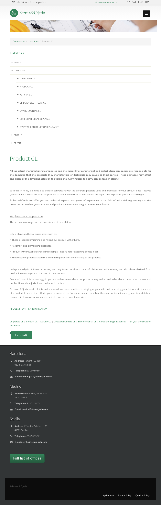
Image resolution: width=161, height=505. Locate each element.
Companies (19, 41)
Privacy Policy (125, 495)
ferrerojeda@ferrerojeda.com (37, 376)
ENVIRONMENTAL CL (30, 110)
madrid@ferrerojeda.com (35, 409)
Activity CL (45, 321)
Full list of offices (27, 458)
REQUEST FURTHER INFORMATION (29, 308)
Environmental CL (87, 321)
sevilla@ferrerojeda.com (34, 441)
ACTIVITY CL (26, 94)
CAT (134, 2)
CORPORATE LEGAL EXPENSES (35, 118)
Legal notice (108, 495)
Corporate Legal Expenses (112, 321)
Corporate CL (16, 321)
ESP (128, 2)
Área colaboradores (106, 2)
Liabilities (33, 41)
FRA (147, 2)
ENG (141, 2)
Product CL (32, 321)
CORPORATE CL (28, 78)
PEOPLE (18, 135)
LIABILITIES (19, 70)
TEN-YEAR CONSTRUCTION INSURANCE (39, 126)
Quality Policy (142, 495)
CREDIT (17, 143)
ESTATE (17, 62)
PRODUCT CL (26, 86)
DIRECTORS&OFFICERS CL (33, 102)
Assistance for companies (31, 2)
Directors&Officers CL (64, 321)
